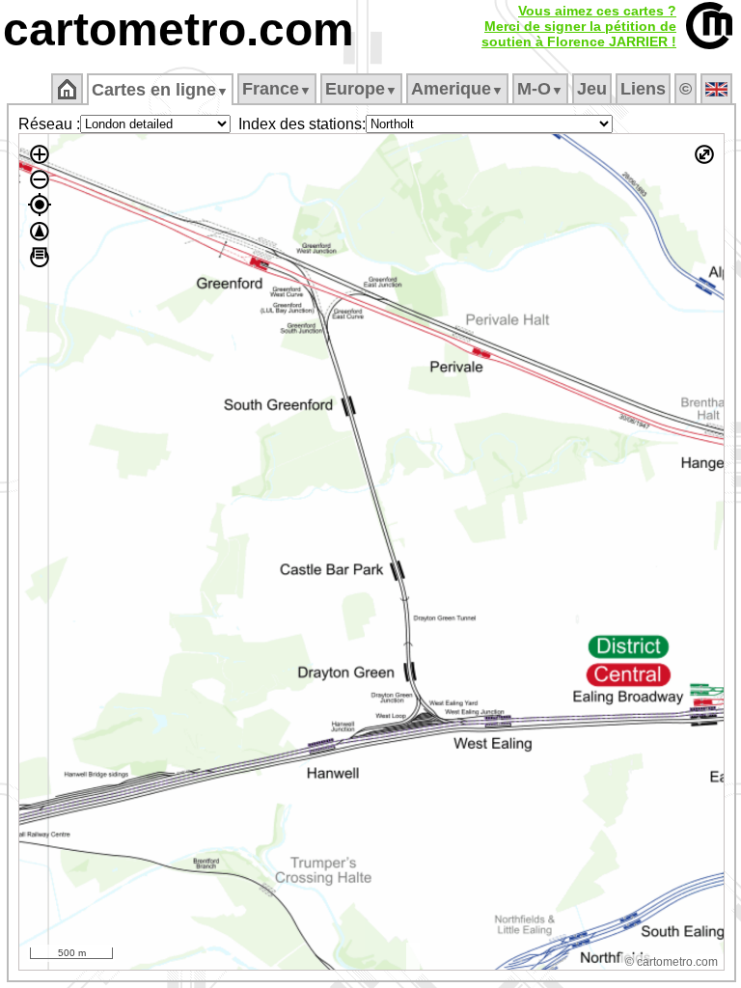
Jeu (592, 88)
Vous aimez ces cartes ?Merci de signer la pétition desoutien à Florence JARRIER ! (578, 26)
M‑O (540, 88)
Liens (643, 88)
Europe (361, 88)
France (277, 88)
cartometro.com (178, 29)
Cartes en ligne (160, 89)
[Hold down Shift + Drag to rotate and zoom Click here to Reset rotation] (39, 231)
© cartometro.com (671, 962)
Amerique (457, 88)
